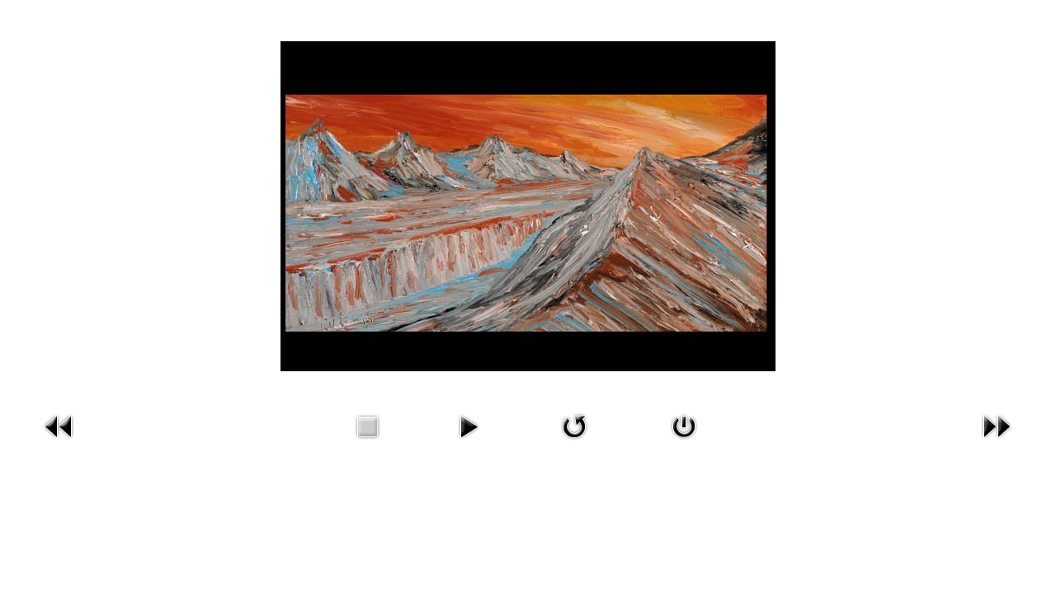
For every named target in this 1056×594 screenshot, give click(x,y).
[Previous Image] (59, 425)
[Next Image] (996, 425)
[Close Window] (683, 425)
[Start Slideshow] (468, 425)
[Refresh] (574, 425)
